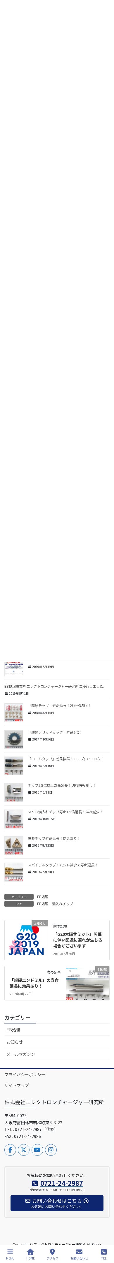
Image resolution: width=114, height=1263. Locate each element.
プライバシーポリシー (24, 1074)
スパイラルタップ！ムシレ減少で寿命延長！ (63, 865)
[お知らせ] (26, 936)
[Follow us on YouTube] (37, 1150)
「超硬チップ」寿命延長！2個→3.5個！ (59, 705)
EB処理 (43, 896)
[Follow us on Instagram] (51, 1150)
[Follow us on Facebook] (10, 1150)
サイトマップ (16, 1085)
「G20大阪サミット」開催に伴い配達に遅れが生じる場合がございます (77, 939)
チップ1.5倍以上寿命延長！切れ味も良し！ (62, 785)
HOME (30, 1258)
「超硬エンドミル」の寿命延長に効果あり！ (34, 983)
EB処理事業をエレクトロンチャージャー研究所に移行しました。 (55, 686)
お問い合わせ (79, 1258)
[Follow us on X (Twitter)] (24, 1150)
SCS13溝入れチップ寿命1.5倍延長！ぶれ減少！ (65, 812)
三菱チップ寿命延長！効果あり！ (54, 838)
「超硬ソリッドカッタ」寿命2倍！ (55, 732)
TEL (103, 1258)
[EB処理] (87, 982)
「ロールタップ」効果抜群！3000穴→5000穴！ (66, 758)
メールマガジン (20, 1054)
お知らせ (14, 1042)
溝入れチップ (62, 903)
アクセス (52, 1258)
